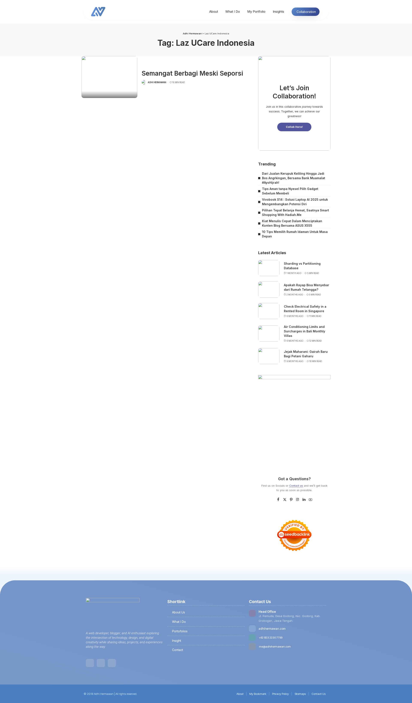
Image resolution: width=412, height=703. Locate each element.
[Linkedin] (90, 663)
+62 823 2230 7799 (270, 637)
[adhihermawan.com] (252, 628)
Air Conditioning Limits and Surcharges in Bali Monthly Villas (304, 331)
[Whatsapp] (112, 663)
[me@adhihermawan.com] (252, 646)
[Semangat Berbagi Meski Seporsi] (109, 77)
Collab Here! (294, 126)
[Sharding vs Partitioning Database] (269, 268)
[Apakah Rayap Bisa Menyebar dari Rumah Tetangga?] (269, 289)
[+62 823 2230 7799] (252, 637)
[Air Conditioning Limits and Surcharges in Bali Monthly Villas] (269, 334)
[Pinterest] (291, 499)
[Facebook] (278, 499)
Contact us (296, 485)
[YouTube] (310, 499)
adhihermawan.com (272, 628)
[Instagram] (297, 499)
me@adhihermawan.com (275, 646)
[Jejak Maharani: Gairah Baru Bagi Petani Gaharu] (269, 356)
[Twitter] (285, 499)
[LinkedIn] (304, 499)
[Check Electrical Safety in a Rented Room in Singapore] (269, 311)
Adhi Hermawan (157, 82)
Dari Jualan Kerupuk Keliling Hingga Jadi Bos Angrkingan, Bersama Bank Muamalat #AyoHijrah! (293, 178)
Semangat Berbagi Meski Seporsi (192, 73)
